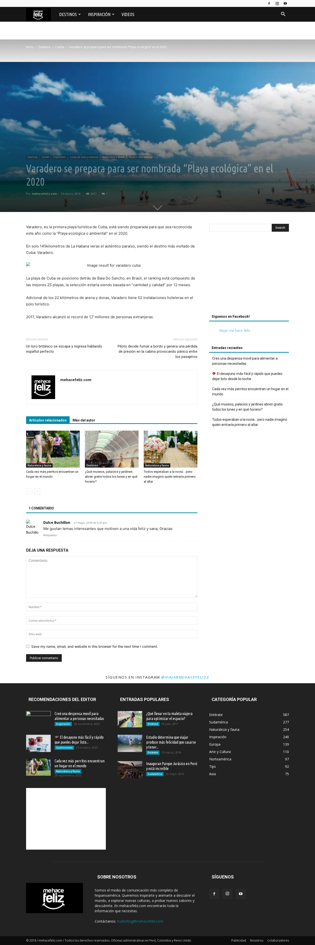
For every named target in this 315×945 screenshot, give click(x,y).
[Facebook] (269, 3)
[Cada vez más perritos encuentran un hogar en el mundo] (53, 449)
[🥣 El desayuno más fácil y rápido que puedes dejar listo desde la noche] (38, 743)
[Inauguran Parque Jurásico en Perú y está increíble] (130, 769)
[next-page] (37, 491)
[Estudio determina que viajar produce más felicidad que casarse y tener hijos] (130, 743)
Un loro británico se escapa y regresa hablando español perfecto (64, 349)
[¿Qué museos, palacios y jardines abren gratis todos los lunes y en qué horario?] (112, 449)
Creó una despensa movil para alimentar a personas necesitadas (245, 361)
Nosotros (256, 940)
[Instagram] (277, 3)
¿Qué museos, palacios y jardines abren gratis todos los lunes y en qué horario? (111, 476)
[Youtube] (285, 3)
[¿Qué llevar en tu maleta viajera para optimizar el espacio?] (130, 719)
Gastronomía (64, 747)
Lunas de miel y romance (84, 157)
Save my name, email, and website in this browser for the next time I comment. (94, 646)
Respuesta (50, 535)
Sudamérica (155, 774)
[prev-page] (29, 491)
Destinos (68, 14)
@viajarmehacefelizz (185, 677)
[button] (283, 14)
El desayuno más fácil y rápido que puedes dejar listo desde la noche (247, 376)
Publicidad (238, 940)
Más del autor (84, 420)
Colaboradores (278, 940)
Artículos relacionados (48, 420)
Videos (128, 14)
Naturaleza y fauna (113, 157)
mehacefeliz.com (44, 193)
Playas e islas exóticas (140, 157)
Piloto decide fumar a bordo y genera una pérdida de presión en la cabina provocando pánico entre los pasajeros (157, 351)
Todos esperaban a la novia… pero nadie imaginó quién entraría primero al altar (170, 476)
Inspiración (99, 14)
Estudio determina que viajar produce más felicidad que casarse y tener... (171, 742)
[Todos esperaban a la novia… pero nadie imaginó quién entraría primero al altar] (170, 449)
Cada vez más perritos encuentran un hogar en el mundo (250, 391)
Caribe (45, 157)
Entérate (153, 724)
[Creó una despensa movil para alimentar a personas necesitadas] (38, 719)
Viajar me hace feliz (234, 330)
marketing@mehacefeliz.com (140, 921)
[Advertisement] (157, 64)
